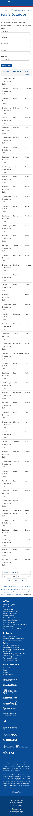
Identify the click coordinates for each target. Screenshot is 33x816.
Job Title (3, 50)
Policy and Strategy (9, 622)
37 (19, 576)
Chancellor (7, 607)
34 (5, 576)
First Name (4, 31)
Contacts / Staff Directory (12, 645)
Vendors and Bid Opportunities (14, 639)
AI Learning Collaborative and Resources (13, 650)
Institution (4, 56)
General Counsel (9, 618)
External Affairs (8, 616)
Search (5, 670)
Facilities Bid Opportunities (12, 641)
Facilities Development (11, 611)
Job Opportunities (9, 636)
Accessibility (7, 668)
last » (23, 580)
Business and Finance (10, 613)
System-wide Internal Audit (12, 629)
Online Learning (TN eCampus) (14, 654)
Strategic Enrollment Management (15, 624)
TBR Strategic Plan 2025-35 (12, 656)
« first (6, 573)
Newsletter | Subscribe (11, 647)
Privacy (5, 672)
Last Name (4, 37)
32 (23, 573)
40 (9, 580)
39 (28, 576)
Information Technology (11, 620)
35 (9, 576)
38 (23, 576)
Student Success (8, 627)
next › (16, 580)
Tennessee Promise (10, 658)
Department (4, 43)
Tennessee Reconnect (10, 660)
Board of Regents (9, 605)
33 (28, 573)
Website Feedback (9, 674)
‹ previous (14, 573)
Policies (5, 643)
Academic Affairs (8, 609)
